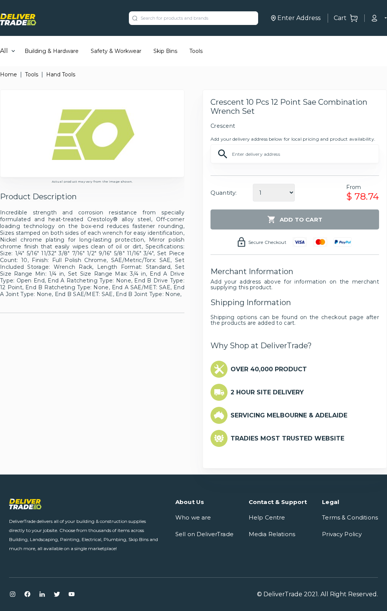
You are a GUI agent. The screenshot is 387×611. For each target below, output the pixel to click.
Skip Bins (165, 51)
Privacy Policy (342, 534)
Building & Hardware (52, 51)
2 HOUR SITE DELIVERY (267, 392)
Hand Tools (60, 74)
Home (8, 74)
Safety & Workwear (116, 51)
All (4, 50)
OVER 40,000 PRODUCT (269, 369)
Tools (196, 51)
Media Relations (272, 534)
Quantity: (224, 192)
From (353, 187)
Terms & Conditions (350, 517)
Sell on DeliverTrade (204, 534)
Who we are (193, 517)
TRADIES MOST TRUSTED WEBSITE (287, 438)
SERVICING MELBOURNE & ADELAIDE (289, 415)
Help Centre (267, 517)
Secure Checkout (267, 242)
